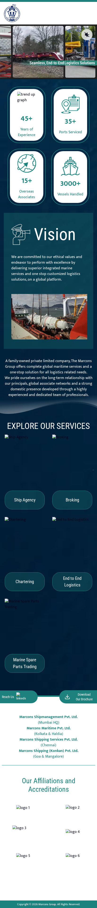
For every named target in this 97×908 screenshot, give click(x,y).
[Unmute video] (87, 34)
